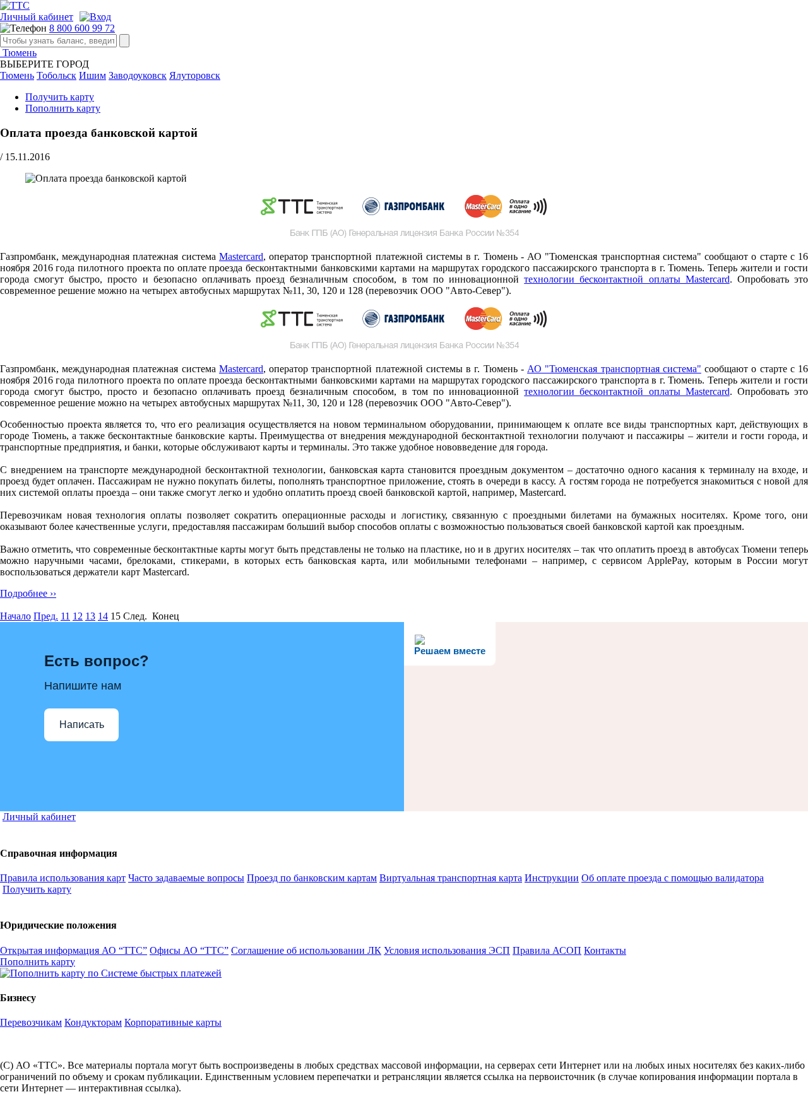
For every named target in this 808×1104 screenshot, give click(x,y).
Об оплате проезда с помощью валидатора (672, 877)
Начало (15, 616)
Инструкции (552, 877)
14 (103, 616)
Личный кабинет (36, 16)
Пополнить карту (62, 108)
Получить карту (59, 96)
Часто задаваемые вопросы (186, 877)
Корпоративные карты (173, 1022)
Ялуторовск (194, 75)
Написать (81, 724)
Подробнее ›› (28, 593)
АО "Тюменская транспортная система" (614, 368)
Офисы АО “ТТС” (189, 950)
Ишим (92, 75)
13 (90, 616)
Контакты (605, 950)
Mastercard (241, 256)
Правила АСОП (547, 950)
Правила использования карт (63, 877)
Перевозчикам (31, 1022)
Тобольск (56, 75)
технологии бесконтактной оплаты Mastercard (626, 279)
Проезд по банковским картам (312, 877)
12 (78, 616)
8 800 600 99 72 (82, 28)
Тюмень (18, 52)
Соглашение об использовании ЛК (306, 950)
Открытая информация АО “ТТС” (73, 950)
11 (65, 616)
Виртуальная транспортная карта (450, 877)
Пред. (45, 616)
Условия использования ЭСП (447, 950)
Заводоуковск (138, 75)
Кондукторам (93, 1022)
